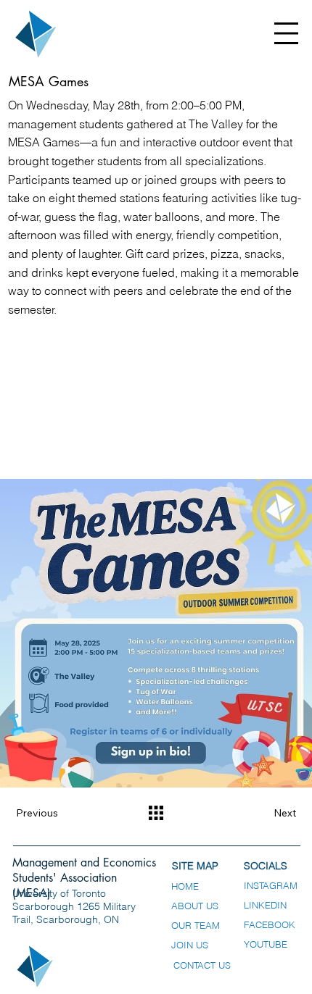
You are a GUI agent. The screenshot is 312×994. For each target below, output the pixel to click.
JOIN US (189, 945)
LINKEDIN (265, 905)
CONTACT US (202, 965)
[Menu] (287, 33)
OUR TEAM (195, 925)
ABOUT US (194, 906)
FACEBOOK (269, 924)
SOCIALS (265, 866)
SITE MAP (195, 866)
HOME (185, 886)
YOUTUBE (265, 944)
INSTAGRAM (270, 885)
